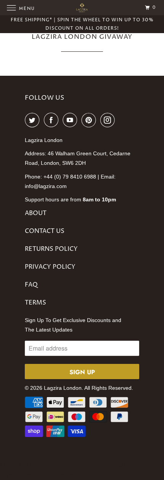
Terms (35, 302)
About (36, 213)
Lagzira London (63, 388)
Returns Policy (51, 249)
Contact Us (44, 231)
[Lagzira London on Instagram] (109, 120)
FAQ (31, 285)
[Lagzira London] (82, 7)
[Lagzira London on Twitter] (33, 120)
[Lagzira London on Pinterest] (90, 120)
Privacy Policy (50, 267)
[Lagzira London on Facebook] (52, 120)
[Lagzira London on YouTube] (71, 120)
